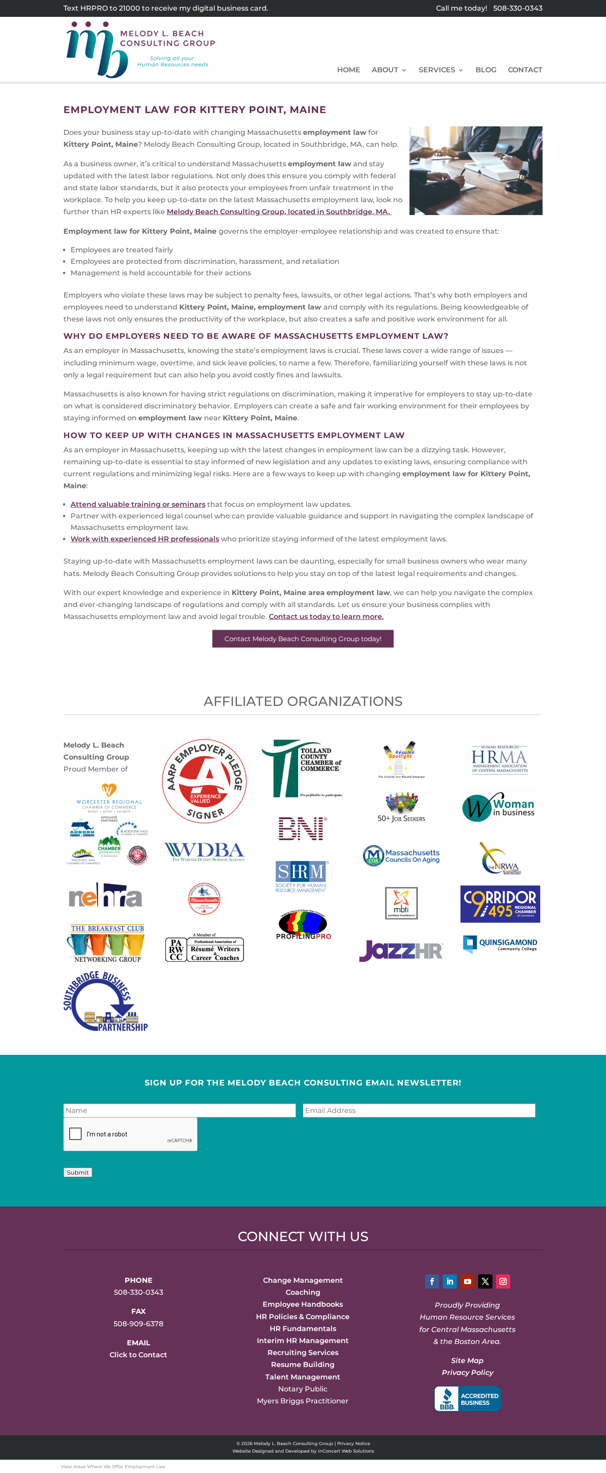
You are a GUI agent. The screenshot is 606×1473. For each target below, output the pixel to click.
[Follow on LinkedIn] (450, 1281)
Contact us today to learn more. (326, 616)
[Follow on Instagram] (503, 1281)
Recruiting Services (303, 1352)
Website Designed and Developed (271, 1451)
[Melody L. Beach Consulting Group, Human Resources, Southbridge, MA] (467, 1398)
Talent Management (302, 1377)
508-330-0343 (518, 8)
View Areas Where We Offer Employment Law (113, 1466)
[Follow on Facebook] (432, 1281)
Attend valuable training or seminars (138, 504)
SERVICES (437, 70)
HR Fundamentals (303, 1328)
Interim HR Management (303, 1340)
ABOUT (385, 70)
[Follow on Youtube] (467, 1281)
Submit (78, 1172)
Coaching (303, 1292)
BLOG (486, 70)
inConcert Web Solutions (346, 1451)
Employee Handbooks (303, 1304)
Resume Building (302, 1364)
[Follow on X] (485, 1281)
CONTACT (525, 70)
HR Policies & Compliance (303, 1316)
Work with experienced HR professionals (145, 539)
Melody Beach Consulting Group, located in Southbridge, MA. (279, 212)
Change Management (303, 1280)
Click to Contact (138, 1355)
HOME (348, 70)
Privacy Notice (353, 1443)
